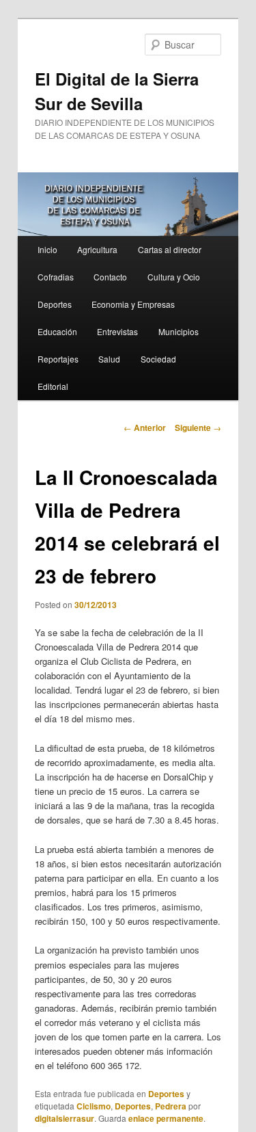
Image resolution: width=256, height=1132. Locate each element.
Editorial (53, 386)
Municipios (178, 331)
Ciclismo (93, 1106)
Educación (57, 331)
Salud (109, 359)
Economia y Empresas (133, 304)
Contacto (110, 276)
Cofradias (56, 276)
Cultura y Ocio (173, 276)
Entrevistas (117, 331)
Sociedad (158, 359)
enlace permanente (165, 1118)
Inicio (47, 249)
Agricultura (97, 249)
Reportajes (58, 359)
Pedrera (170, 1106)
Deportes (55, 304)
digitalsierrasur (64, 1118)
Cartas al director (169, 249)
